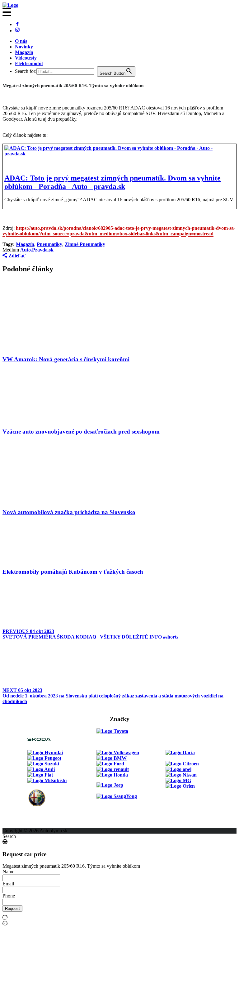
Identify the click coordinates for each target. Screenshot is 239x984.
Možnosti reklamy (115, 802)
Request (12, 908)
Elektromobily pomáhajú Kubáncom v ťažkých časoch (72, 571)
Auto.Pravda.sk (37, 249)
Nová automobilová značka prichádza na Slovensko (68, 512)
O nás (21, 41)
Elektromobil (29, 63)
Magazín (24, 52)
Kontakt (11, 814)
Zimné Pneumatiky (85, 244)
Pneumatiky (49, 244)
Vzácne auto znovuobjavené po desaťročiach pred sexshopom (81, 431)
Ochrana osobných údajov (30, 825)
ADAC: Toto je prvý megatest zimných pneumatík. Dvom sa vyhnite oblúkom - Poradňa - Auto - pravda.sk (112, 182)
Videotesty (26, 57)
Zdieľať (16, 255)
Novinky (24, 46)
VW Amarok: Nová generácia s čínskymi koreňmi (65, 359)
